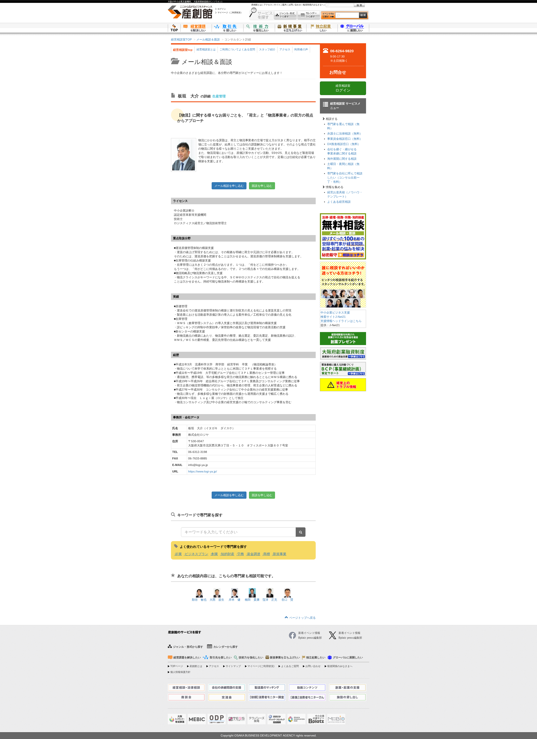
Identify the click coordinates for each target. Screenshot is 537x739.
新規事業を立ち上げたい (290, 28)
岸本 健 (234, 599)
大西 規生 (217, 599)
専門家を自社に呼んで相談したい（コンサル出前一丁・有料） (344, 177)
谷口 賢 (287, 599)
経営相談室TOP (181, 39)
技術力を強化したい (259, 28)
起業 (178, 554)
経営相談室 (343, 88)
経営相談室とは (206, 49)
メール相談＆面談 (208, 39)
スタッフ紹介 (267, 49)
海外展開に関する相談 (342, 158)
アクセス (268, 5)
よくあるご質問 (290, 666)
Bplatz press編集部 (350, 637)
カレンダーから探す (308, 15)
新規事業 (279, 554)
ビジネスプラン (196, 554)
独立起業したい (322, 28)
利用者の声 (301, 49)
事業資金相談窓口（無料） (344, 138)
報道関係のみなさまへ (313, 5)
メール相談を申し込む (229, 185)
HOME (174, 28)
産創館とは (256, 5)
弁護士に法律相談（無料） (344, 133)
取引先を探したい (227, 28)
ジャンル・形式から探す (285, 15)
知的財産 (227, 554)
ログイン (222, 9)
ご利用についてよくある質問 (237, 49)
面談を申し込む (262, 185)
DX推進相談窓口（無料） (344, 144)
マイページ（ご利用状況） (230, 12)
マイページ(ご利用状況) (261, 666)
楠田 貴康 (252, 599)
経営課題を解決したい (196, 28)
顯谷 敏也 (199, 599)
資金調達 (253, 554)
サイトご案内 (280, 5)
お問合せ (337, 72)
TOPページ (176, 666)
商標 (266, 554)
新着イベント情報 (349, 632)
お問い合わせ (294, 5)
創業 (214, 554)
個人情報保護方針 (180, 672)
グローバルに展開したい (348, 657)
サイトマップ (233, 666)
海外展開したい (353, 28)
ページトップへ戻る (302, 617)
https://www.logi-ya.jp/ (202, 471)
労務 (240, 554)
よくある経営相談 (339, 201)
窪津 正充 (269, 599)
